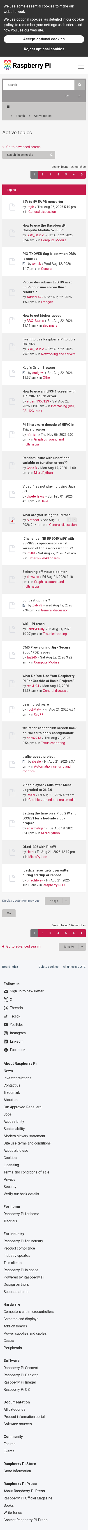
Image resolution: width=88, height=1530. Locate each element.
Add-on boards (15, 1326)
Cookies (10, 1158)
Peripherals (13, 1348)
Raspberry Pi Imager (20, 1382)
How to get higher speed (42, 315)
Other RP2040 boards (44, 558)
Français (47, 302)
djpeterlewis (35, 496)
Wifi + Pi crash (34, 624)
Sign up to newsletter (27, 991)
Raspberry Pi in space (21, 1270)
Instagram (18, 1033)
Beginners (50, 325)
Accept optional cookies (44, 39)
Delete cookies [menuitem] (48, 966)
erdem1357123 (38, 401)
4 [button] (58, 174)
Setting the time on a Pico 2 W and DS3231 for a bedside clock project (49, 818)
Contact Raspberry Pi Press (26, 1520)
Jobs (8, 1114)
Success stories (17, 1292)
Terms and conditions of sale (26, 1172)
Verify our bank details (21, 1194)
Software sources (18, 1424)
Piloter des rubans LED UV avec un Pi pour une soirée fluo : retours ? (47, 287)
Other (47, 377)
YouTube (16, 1024)
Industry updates (17, 1255)
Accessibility (14, 1121)
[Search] (79, 85)
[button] (82, 175)
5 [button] (66, 174)
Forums (10, 1444)
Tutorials (10, 1221)
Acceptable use (16, 1150)
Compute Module (53, 240)
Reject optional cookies (44, 49)
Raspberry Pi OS (54, 885)
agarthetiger (36, 828)
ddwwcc (33, 577)
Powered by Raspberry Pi (24, 1277)
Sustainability (14, 1129)
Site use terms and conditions (27, 1143)
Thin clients (13, 1263)
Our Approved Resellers (23, 1107)
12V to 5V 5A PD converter (43, 202)
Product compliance (19, 1248)
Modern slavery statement (24, 1136)
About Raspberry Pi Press (24, 1491)
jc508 (31, 553)
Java (44, 501)
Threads (16, 1008)
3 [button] (50, 174)
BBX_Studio (35, 235)
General (46, 269)
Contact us (12, 1085)
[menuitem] (79, 96)
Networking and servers (58, 354)
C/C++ (39, 714)
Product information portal (24, 1417)
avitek (36, 264)
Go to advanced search (23, 147)
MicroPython (43, 472)
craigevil (38, 373)
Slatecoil (33, 520)
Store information (17, 1471)
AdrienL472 (35, 297)
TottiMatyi (34, 709)
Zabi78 (37, 605)
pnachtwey (35, 880)
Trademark (12, 1092)
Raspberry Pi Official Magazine (28, 1498)
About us (11, 1100)
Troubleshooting (55, 634)
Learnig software (36, 704)
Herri (30, 852)
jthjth (30, 207)
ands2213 (34, 738)
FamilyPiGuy (35, 629)
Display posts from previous (30, 901)
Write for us (13, 1513)
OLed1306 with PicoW (39, 847)
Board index (10, 966)
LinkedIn (16, 1041)
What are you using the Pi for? (46, 515)
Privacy (9, 1179)
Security (10, 1187)
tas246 (32, 657)
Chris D (32, 468)
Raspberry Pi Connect (21, 1368)
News (8, 1071)
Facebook (17, 1050)
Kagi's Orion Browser (39, 367)
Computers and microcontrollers (29, 1312)
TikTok (15, 1016)
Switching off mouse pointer (45, 572)
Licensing (11, 1165)
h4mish (32, 434)
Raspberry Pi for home (21, 1214)
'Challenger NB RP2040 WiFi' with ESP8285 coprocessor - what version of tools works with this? (48, 543)
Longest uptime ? (36, 600)
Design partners (16, 1284)
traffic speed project (39, 756)
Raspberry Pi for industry (23, 1241)
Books (9, 1505)
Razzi (31, 795)
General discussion (42, 211)
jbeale (36, 761)
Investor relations (17, 1078)
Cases (9, 1340)
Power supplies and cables (25, 1333)
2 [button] (42, 174)
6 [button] (74, 174)
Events (9, 1451)
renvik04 (33, 686)
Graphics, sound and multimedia (51, 800)
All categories (14, 1409)
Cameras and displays (21, 1319)
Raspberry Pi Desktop (21, 1375)
